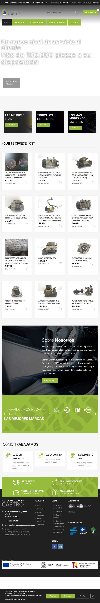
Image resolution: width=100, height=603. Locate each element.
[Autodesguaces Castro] (12, 12)
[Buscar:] (62, 12)
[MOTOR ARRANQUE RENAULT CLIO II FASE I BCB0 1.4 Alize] (16, 205)
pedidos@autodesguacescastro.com (20, 525)
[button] (49, 414)
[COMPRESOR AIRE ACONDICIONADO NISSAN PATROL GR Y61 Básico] (49, 162)
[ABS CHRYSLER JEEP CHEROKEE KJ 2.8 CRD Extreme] (49, 290)
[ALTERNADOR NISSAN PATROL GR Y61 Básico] (83, 247)
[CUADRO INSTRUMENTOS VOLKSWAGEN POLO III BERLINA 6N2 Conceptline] (16, 162)
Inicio (6, 22)
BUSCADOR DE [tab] (11, 83)
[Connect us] (54, 546)
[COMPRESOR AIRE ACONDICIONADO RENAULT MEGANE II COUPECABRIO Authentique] (49, 205)
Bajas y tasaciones (57, 22)
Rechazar (67, 596)
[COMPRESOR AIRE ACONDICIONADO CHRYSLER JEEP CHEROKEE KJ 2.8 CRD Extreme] (83, 205)
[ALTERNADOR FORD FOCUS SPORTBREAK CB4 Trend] (83, 290)
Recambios (19, 22)
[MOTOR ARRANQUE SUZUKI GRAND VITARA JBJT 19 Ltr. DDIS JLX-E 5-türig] (83, 162)
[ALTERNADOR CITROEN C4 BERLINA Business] (16, 290)
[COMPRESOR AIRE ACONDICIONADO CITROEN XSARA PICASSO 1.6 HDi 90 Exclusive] (16, 247)
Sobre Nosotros (36, 22)
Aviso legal (57, 511)
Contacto (75, 22)
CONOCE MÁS (49, 380)
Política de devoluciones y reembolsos (58, 523)
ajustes (23, 599)
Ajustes (83, 596)
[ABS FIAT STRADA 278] (49, 247)
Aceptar (53, 596)
